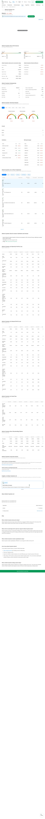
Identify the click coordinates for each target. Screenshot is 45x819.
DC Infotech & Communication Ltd (9, 202)
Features (25, 1)
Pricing (29, 1)
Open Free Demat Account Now (22, 571)
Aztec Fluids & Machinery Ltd (8, 213)
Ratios (29, 174)
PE (8, 174)
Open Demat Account (40, 1)
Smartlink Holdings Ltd (7, 223)
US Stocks (10, 2)
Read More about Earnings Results (7, 464)
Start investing (31, 16)
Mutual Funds (19, 2)
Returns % (12, 174)
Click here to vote (39, 510)
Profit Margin (24, 174)
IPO (22, 1)
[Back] (2, 6)
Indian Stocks (14, 2)
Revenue (18, 174)
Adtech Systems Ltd (7, 183)
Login (33, 1)
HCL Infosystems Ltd (7, 192)
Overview (4, 174)
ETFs (16, 1)
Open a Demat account (8, 550)
